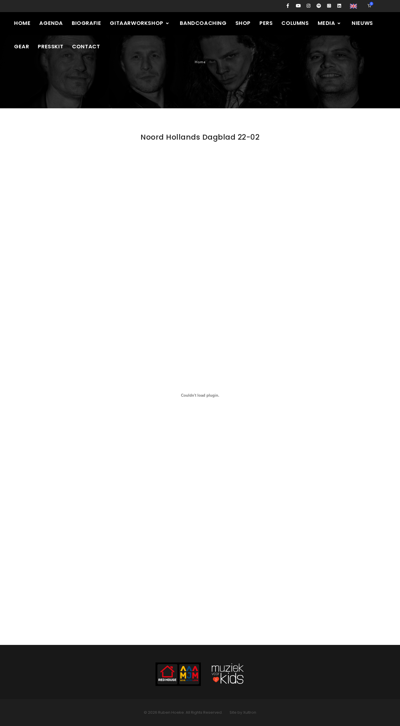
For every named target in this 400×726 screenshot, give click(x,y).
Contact (86, 46)
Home (22, 23)
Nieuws (362, 23)
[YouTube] (298, 6)
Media (327, 23)
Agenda (51, 23)
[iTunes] (329, 6)
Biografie (86, 23)
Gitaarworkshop (137, 23)
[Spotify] (319, 6)
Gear (21, 46)
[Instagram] (308, 6)
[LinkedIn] (339, 6)
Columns (295, 23)
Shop (243, 23)
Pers (266, 23)
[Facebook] (288, 6)
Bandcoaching (203, 23)
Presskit (50, 46)
